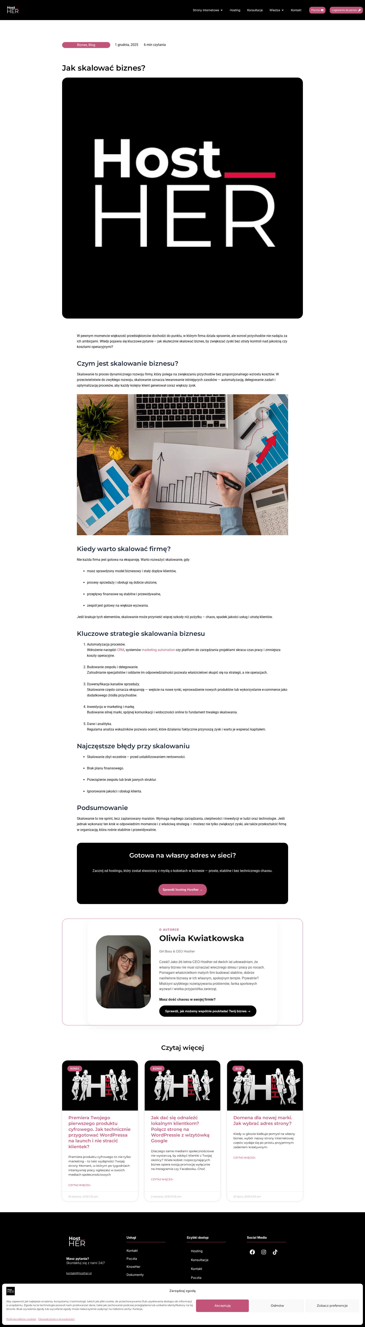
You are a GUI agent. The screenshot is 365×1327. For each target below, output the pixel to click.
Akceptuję (222, 1306)
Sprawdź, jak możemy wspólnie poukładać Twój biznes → (208, 1011)
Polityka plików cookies (21, 1319)
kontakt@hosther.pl (79, 1273)
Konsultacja (199, 1260)
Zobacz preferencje (332, 1306)
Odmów (277, 1306)
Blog (92, 45)
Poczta (196, 1278)
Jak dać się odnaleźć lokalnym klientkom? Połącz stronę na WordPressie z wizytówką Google (180, 1129)
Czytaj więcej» (79, 1185)
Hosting (197, 1251)
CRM (120, 650)
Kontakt (196, 1269)
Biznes (82, 45)
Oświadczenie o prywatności (56, 1319)
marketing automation (158, 650)
